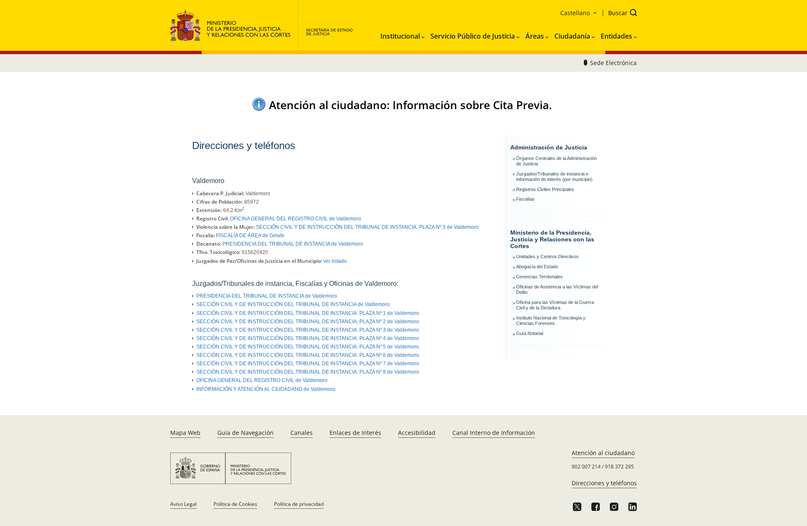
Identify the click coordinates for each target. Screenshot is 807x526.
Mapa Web (185, 433)
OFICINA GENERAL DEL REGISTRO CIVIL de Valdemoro (295, 219)
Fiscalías (525, 199)
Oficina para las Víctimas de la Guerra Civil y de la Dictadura (555, 305)
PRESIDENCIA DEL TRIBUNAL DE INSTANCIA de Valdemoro (292, 244)
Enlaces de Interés (355, 433)
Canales (301, 433)
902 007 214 (586, 466)
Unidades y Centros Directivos (547, 256)
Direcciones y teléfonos (604, 483)
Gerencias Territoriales (539, 276)
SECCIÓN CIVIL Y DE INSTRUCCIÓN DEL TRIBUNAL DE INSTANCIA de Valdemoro (293, 304)
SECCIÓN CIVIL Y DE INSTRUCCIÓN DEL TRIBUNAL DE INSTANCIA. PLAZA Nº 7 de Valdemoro (307, 363)
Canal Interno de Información (493, 433)
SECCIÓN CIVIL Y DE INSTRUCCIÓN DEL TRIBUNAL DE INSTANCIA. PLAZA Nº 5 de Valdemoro (307, 347)
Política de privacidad (299, 504)
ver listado (335, 261)
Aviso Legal (183, 504)
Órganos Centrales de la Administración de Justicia (556, 161)
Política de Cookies (235, 504)
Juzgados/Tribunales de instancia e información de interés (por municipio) (554, 176)
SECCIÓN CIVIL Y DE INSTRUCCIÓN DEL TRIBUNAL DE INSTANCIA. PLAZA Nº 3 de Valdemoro (367, 227)
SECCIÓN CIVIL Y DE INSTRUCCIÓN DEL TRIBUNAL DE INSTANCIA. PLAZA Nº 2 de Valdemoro (307, 321)
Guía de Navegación (245, 433)
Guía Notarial (529, 333)
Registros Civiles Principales (545, 189)
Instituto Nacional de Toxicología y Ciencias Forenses (550, 320)
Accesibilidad (416, 433)
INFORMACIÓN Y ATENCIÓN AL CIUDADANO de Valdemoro (265, 389)
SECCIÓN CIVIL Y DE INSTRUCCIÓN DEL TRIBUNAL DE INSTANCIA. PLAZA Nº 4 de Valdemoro (307, 338)
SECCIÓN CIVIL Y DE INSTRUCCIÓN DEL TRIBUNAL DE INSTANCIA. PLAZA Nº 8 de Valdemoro (307, 372)
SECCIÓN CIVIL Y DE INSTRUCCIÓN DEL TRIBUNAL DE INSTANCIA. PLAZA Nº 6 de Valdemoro (307, 355)
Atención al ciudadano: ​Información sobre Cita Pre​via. (410, 105)
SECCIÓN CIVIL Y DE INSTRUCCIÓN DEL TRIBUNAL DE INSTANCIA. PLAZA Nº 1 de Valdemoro (307, 313)
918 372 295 (619, 466)
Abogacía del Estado (537, 266)
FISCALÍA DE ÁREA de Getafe (250, 235)
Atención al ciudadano (603, 453)
